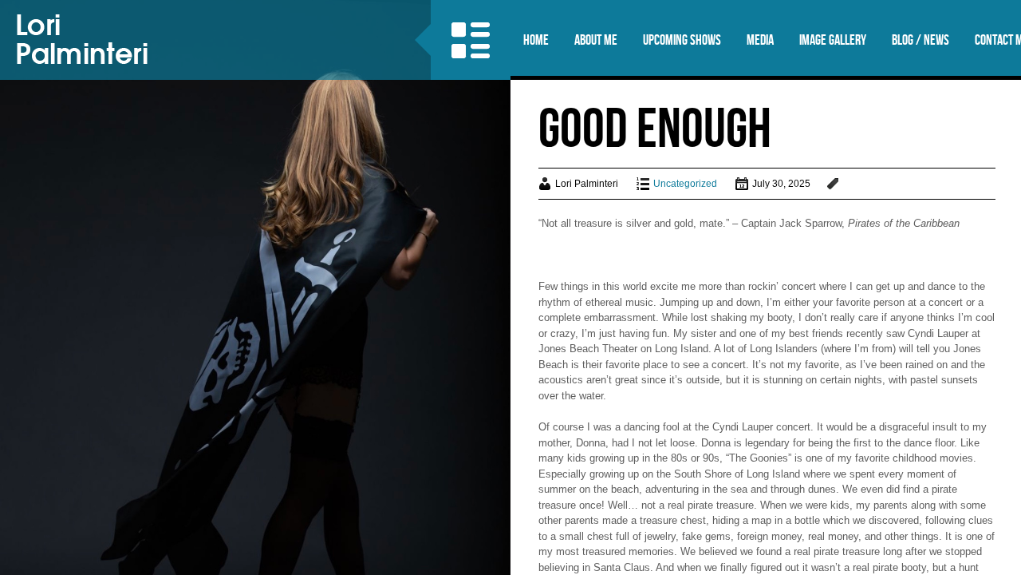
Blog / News (920, 40)
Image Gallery (832, 40)
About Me (595, 40)
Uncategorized (685, 183)
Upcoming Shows (682, 40)
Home (536, 40)
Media (760, 40)
